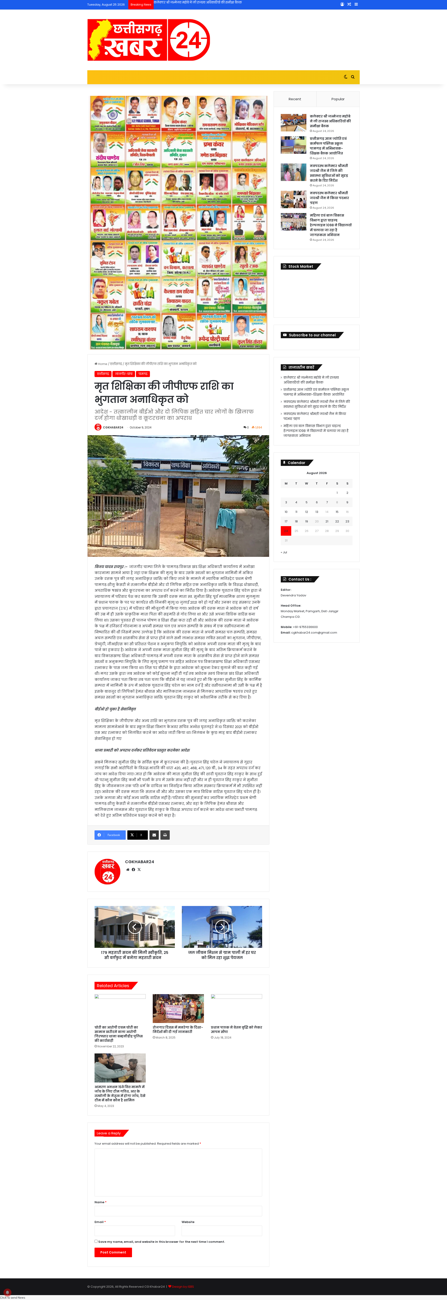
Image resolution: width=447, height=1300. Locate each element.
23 (347, 521)
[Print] (165, 835)
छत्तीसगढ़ (116, 364)
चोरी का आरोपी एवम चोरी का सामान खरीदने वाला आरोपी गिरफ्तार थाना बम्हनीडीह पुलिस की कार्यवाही (119, 1034)
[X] (139, 869)
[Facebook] (133, 869)
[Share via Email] (154, 835)
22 (337, 521)
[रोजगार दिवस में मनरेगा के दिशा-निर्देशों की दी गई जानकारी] (178, 1008)
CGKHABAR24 (113, 427)
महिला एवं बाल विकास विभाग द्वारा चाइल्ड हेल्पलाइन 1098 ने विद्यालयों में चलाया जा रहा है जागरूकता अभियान (331, 225)
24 (286, 531)
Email (100, 1222)
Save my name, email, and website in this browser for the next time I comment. (161, 1242)
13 (316, 512)
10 (286, 512)
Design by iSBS (183, 1286)
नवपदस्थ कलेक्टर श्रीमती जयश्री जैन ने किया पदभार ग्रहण (329, 198)
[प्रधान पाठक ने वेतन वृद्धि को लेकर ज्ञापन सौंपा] (236, 1008)
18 (296, 521)
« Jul (284, 552)
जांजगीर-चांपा (123, 374)
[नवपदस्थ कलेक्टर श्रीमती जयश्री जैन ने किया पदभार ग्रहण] (293, 199)
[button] (12, 1297)
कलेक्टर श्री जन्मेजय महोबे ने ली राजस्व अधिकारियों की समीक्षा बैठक (330, 121)
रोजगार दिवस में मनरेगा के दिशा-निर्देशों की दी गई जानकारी (178, 1029)
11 (296, 512)
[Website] (128, 869)
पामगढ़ (143, 374)
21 (326, 521)
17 (286, 521)
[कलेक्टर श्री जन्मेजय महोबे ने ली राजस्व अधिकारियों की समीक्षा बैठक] (293, 122)
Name (101, 1202)
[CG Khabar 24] (148, 40)
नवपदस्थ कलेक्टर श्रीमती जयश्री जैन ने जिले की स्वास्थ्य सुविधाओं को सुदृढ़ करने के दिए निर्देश (329, 173)
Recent (295, 99)
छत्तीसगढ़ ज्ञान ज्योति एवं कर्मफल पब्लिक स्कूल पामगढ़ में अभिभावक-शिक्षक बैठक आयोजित (213, 2)
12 (306, 512)
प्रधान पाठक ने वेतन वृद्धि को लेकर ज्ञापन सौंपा (236, 1029)
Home (102, 364)
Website (188, 1222)
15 (337, 512)
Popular (338, 99)
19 (306, 521)
